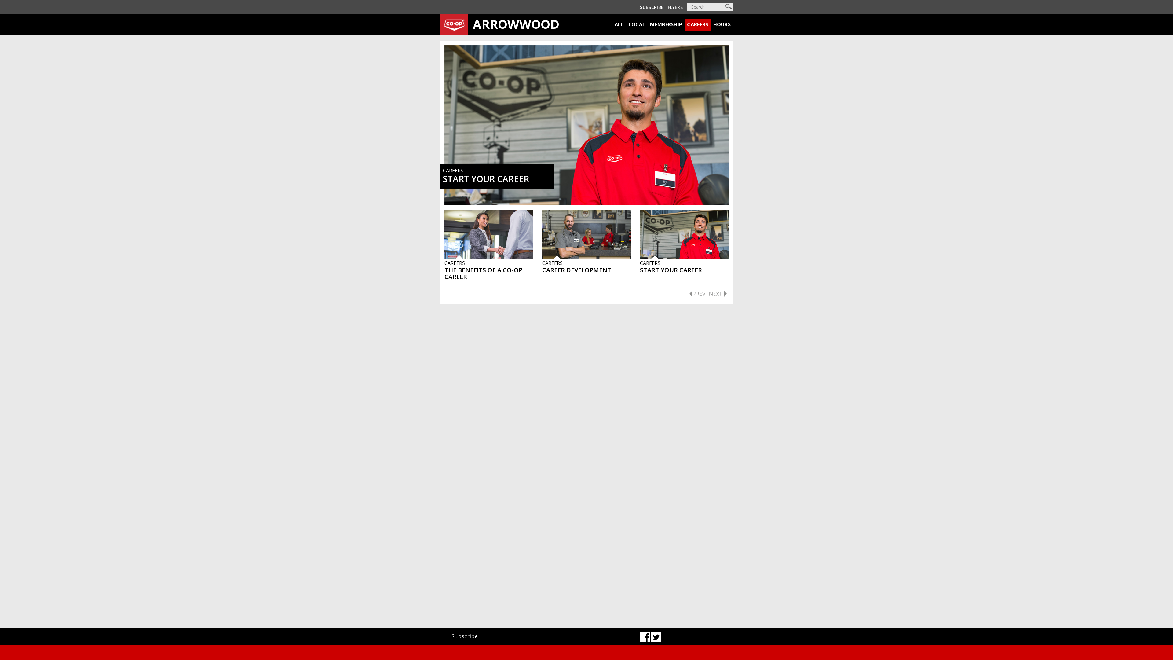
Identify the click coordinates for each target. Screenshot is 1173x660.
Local (637, 24)
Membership (666, 24)
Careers (697, 24)
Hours (722, 24)
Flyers (675, 7)
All (619, 24)
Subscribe (651, 7)
